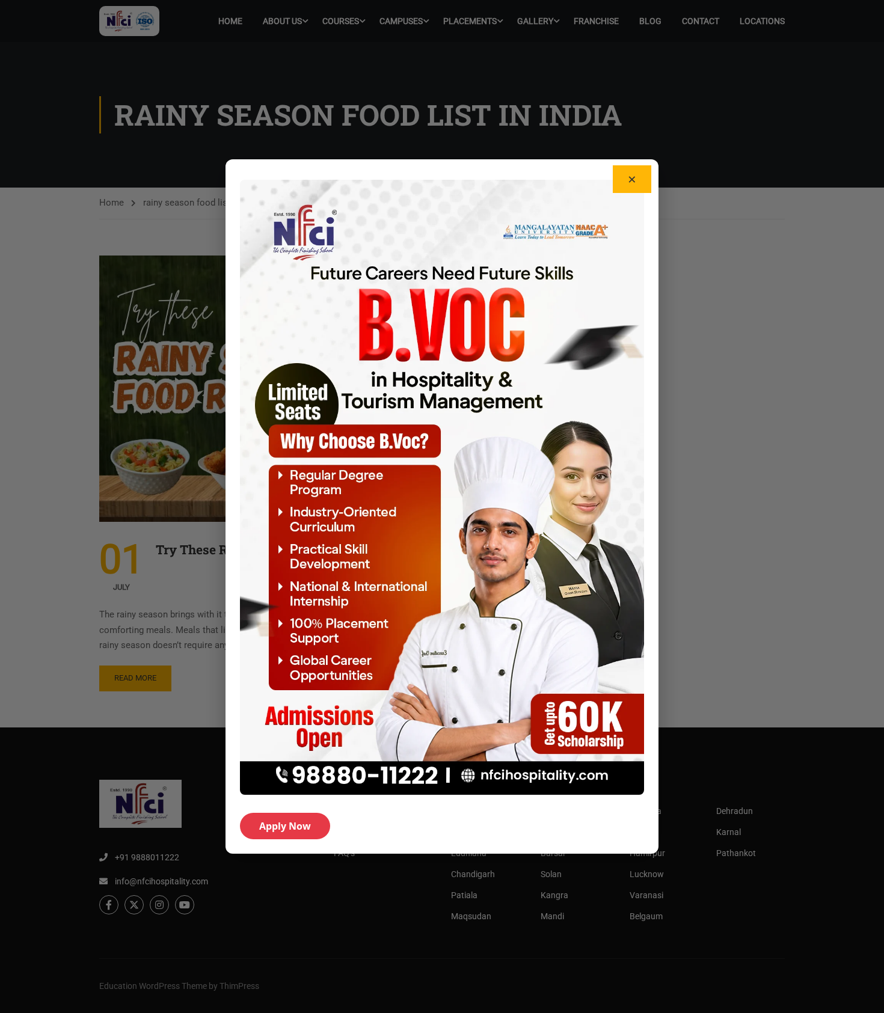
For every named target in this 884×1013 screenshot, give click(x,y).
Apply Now (285, 826)
